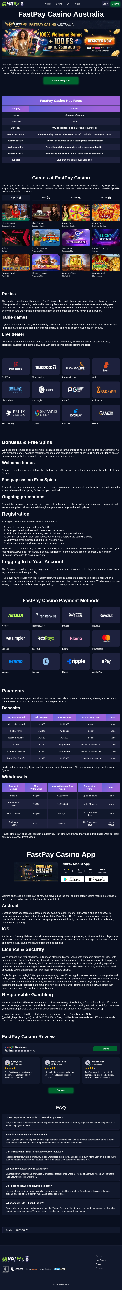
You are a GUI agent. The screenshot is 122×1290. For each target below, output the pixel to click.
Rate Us (105, 1049)
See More (61, 1090)
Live (44, 198)
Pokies (104, 198)
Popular (14, 198)
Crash (74, 198)
